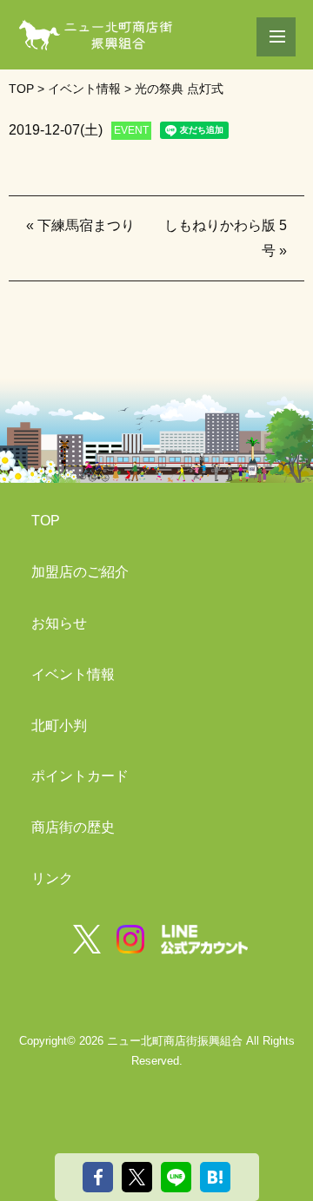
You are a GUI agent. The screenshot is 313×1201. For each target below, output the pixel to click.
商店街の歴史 (73, 827)
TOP (45, 520)
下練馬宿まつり (86, 225)
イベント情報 (73, 674)
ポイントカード (80, 776)
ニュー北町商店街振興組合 (175, 1040)
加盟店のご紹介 (80, 571)
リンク (52, 878)
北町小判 (59, 725)
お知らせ (59, 623)
